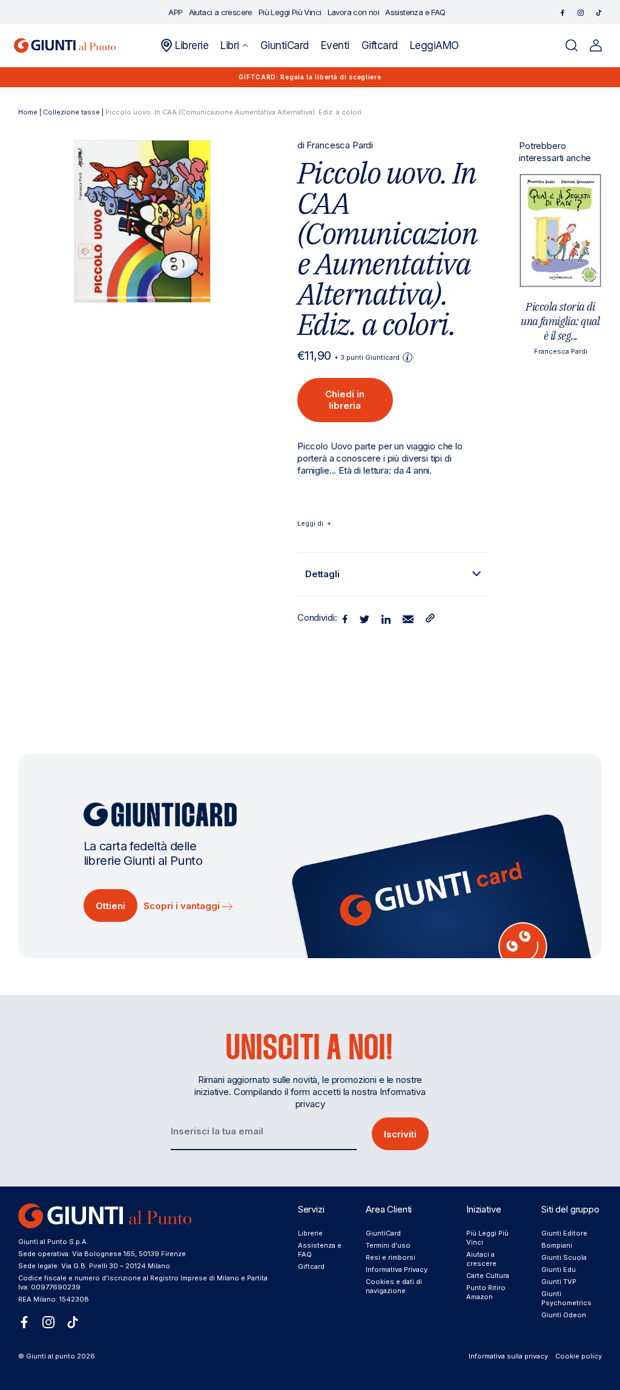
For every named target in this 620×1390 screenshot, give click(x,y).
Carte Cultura (487, 1275)
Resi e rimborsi (390, 1257)
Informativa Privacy (396, 1269)
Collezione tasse (71, 112)
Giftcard (311, 1266)
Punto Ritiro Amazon (486, 1292)
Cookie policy (578, 1356)
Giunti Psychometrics (566, 1298)
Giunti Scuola (564, 1257)
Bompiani (556, 1245)
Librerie (310, 1233)
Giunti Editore (564, 1233)
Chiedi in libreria (344, 399)
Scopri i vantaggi (182, 906)
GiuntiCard (383, 1233)
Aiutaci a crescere (481, 1259)
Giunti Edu (558, 1269)
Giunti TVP (558, 1281)
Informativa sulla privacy (508, 1356)
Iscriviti (400, 1134)
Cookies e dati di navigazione (394, 1286)
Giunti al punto (50, 1356)
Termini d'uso (388, 1245)
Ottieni (110, 906)
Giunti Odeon (563, 1315)
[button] (234, 45)
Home (28, 112)
